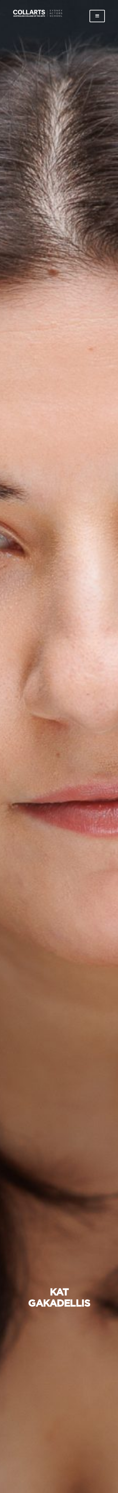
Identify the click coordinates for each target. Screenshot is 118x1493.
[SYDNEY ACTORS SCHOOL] (37, 15)
